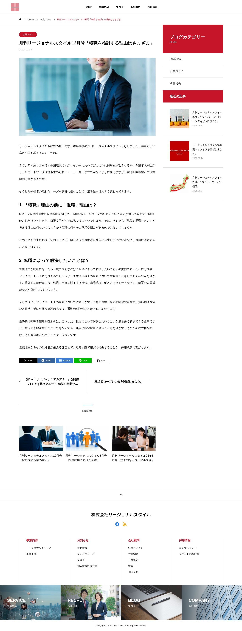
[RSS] (125, 524)
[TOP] (121, 494)
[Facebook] (117, 524)
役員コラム (28, 34)
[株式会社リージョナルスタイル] (15, 7)
